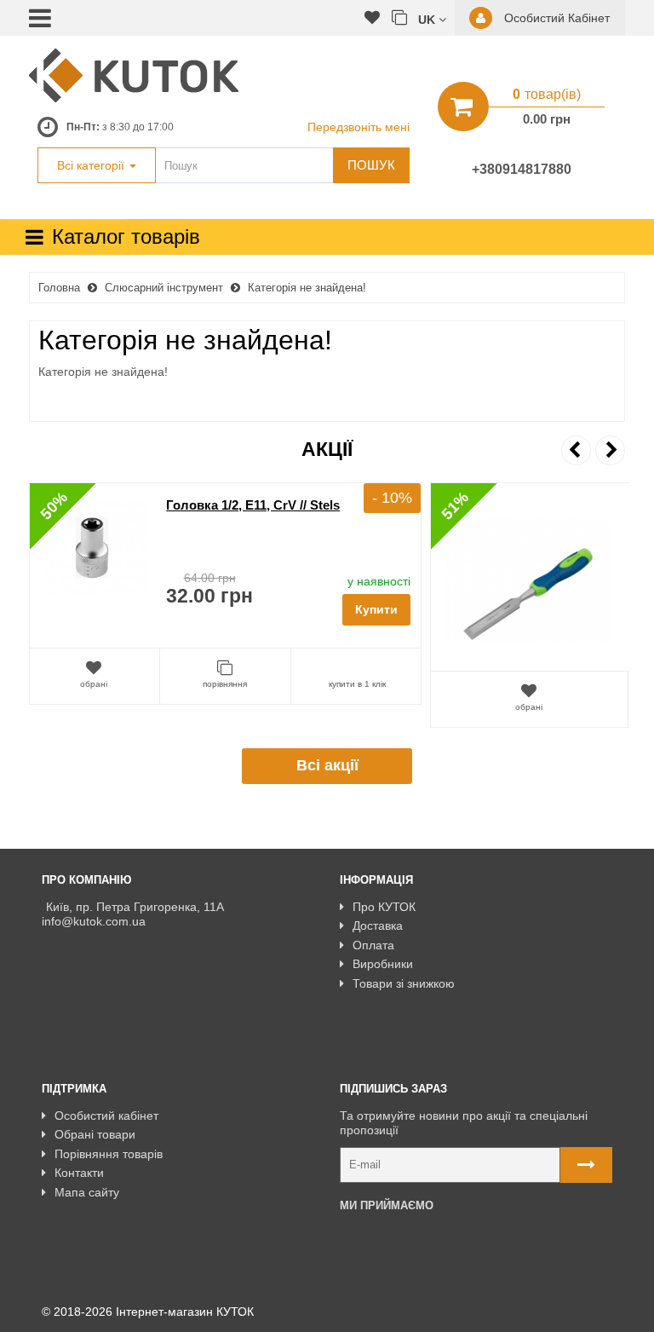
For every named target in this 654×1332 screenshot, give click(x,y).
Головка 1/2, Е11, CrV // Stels (253, 505)
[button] (432, 18)
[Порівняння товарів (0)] (399, 18)
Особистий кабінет (106, 1115)
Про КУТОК (384, 907)
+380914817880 (521, 169)
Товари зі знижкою (404, 983)
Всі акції (327, 765)
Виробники (383, 964)
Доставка (378, 925)
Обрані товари (94, 1134)
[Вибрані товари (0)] (372, 18)
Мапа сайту (86, 1192)
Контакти (79, 1172)
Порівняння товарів (108, 1154)
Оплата (373, 945)
